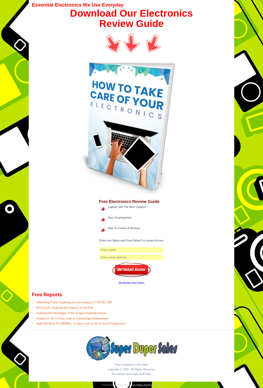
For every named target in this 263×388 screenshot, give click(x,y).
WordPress (119, 385)
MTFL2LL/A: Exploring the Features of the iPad (64, 307)
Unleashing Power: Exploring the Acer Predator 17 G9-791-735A (74, 302)
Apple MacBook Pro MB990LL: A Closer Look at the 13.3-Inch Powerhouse (80, 323)
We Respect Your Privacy (131, 282)
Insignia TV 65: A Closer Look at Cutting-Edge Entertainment (72, 318)
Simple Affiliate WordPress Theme (145, 385)
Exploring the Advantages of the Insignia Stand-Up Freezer (71, 313)
